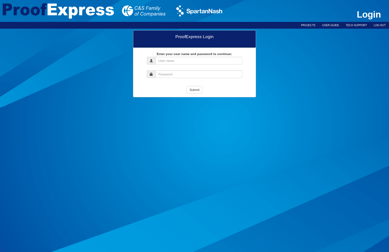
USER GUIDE (330, 25)
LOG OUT (380, 25)
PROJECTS (308, 25)
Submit (194, 90)
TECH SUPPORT (356, 25)
